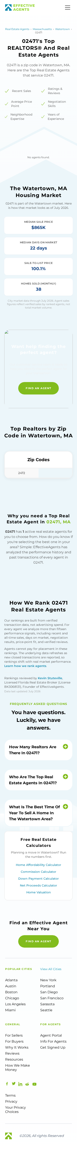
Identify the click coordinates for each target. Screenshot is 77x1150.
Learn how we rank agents (25, 666)
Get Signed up (52, 1047)
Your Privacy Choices (15, 1109)
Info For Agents (53, 1041)
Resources (14, 1059)
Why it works (16, 1047)
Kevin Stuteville (50, 678)
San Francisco (52, 998)
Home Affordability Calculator (38, 865)
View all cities (50, 969)
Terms (10, 1095)
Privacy (11, 1101)
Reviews (12, 1053)
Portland (47, 986)
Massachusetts (42, 29)
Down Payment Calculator (38, 879)
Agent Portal (51, 1035)
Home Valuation (38, 892)
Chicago (12, 998)
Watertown (62, 29)
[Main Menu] (67, 7)
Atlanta (11, 980)
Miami (10, 1010)
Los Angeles (15, 1004)
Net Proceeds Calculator (38, 885)
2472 (21, 473)
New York (48, 980)
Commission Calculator (38, 872)
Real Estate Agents (17, 29)
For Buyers (14, 1041)
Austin (10, 986)
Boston (11, 992)
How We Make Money (17, 1067)
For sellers (14, 1035)
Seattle (46, 1010)
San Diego (49, 992)
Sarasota (47, 1004)
